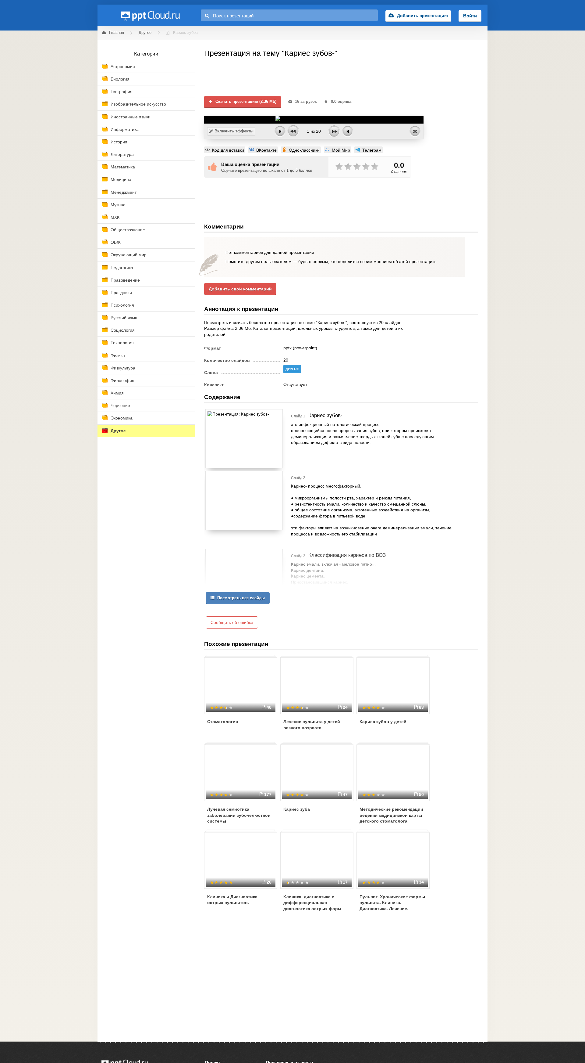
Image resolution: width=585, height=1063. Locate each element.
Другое (118, 430)
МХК (115, 217)
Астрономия (123, 66)
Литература (122, 154)
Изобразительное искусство (138, 104)
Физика (118, 355)
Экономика (122, 418)
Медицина (121, 179)
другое (292, 369)
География (122, 91)
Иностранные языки (131, 116)
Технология (122, 342)
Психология (122, 305)
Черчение (120, 405)
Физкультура (123, 368)
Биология (120, 79)
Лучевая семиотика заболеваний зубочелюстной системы (239, 815)
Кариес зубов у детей (383, 721)
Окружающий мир (129, 254)
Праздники (121, 292)
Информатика (125, 129)
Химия (117, 393)
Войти (470, 15)
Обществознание (128, 229)
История (119, 141)
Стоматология (222, 721)
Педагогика (122, 267)
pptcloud (150, 15)
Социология (123, 330)
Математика (123, 166)
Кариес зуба (296, 809)
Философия (122, 380)
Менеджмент (123, 192)
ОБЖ (116, 242)
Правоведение (125, 280)
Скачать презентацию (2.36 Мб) (245, 101)
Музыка (118, 204)
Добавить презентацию (422, 15)
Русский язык (124, 317)
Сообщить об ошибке (232, 622)
